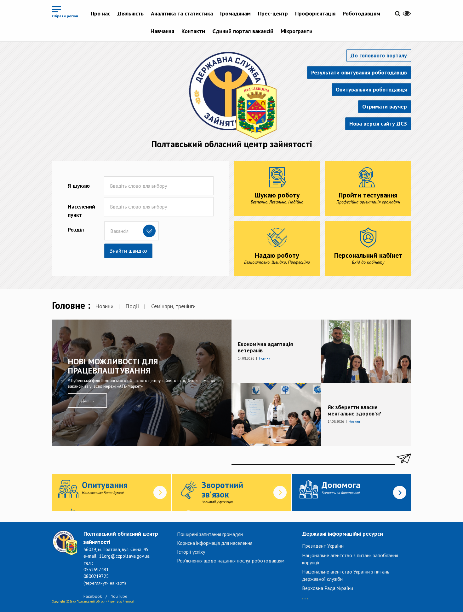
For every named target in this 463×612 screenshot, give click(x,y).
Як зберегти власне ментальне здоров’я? (354, 410)
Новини (104, 306)
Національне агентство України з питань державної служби (345, 575)
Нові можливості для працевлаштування (113, 366)
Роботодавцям (361, 13)
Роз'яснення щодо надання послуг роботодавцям (230, 560)
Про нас (100, 13)
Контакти (193, 31)
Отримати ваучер (384, 106)
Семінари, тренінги (173, 306)
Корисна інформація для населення (214, 543)
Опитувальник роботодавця (371, 89)
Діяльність (130, 13)
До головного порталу (379, 55)
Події (132, 306)
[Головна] (231, 94)
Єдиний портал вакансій (242, 31)
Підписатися (403, 458)
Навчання (162, 31)
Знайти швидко (128, 250)
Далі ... (87, 400)
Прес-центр (273, 13)
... (305, 596)
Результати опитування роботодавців (359, 72)
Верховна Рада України (327, 588)
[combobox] (131, 230)
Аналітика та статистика (182, 13)
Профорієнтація (315, 13)
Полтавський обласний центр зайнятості (231, 144)
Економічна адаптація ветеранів (265, 347)
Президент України (323, 546)
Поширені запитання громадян (210, 534)
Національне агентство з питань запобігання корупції (350, 559)
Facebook (92, 596)
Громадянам (235, 13)
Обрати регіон (65, 16)
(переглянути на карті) (104, 583)
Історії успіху (191, 552)
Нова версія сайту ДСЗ (378, 123)
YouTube (119, 596)
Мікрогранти (296, 31)
